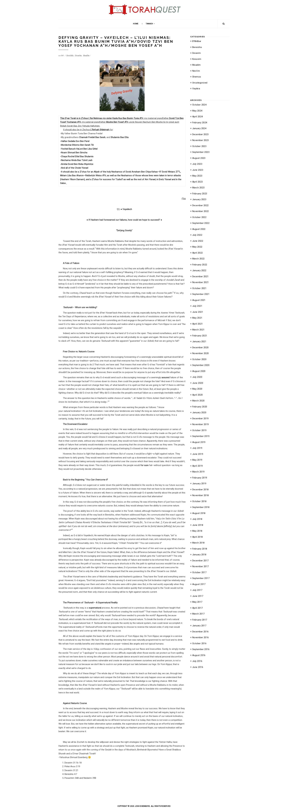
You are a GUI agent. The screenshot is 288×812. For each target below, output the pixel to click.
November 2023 (200, 140)
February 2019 (199, 477)
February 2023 (199, 193)
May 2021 (197, 317)
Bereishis (70, 55)
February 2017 (199, 619)
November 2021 (200, 282)
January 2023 (199, 199)
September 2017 (200, 578)
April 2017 (197, 608)
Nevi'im (196, 71)
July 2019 (197, 448)
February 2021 (199, 335)
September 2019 (200, 436)
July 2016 (197, 661)
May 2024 (197, 110)
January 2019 (199, 483)
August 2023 (199, 158)
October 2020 (199, 359)
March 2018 (198, 542)
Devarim (78, 55)
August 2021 (199, 300)
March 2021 (198, 329)
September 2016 (200, 649)
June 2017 (197, 596)
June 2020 (197, 383)
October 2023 (199, 146)
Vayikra (196, 88)
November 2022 (200, 211)
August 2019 (199, 442)
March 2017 (198, 613)
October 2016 (199, 643)
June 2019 (197, 454)
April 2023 (197, 181)
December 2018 (200, 489)
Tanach (149, 24)
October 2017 (199, 572)
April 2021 (197, 323)
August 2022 (199, 229)
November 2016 (200, 637)
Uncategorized (199, 82)
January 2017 (199, 625)
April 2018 (197, 537)
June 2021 (197, 312)
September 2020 (200, 365)
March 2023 (198, 187)
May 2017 (197, 602)
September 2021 (200, 294)
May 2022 (197, 246)
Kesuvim (196, 59)
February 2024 (199, 122)
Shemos (196, 76)
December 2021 (200, 276)
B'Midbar (196, 41)
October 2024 (199, 104)
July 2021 (197, 306)
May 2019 (197, 460)
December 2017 (200, 560)
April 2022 (197, 252)
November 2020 (200, 353)
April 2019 (197, 466)
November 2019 (200, 424)
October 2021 (199, 288)
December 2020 (200, 347)
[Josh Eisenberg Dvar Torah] (144, 3)
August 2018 (199, 513)
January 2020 (199, 412)
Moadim (86, 55)
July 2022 (197, 235)
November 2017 (200, 566)
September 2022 (200, 223)
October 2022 (199, 217)
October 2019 (199, 430)
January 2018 (199, 554)
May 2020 (197, 388)
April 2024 (197, 116)
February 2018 (199, 548)
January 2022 (199, 270)
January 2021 (199, 341)
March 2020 (198, 400)
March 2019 (198, 471)
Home (135, 24)
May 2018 (197, 531)
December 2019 (200, 418)
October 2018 (199, 501)
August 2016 (199, 655)
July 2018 (197, 519)
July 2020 (197, 377)
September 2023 (200, 152)
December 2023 (200, 134)
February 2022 (199, 264)
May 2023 (197, 175)
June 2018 (197, 525)
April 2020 (197, 394)
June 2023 (197, 170)
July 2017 (197, 590)
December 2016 (200, 631)
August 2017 (199, 584)
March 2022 (198, 258)
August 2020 (199, 371)
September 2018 (200, 507)
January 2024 (199, 128)
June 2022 (197, 241)
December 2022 (200, 205)
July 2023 (197, 164)
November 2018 (200, 495)
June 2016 (197, 667)
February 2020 (199, 406)
